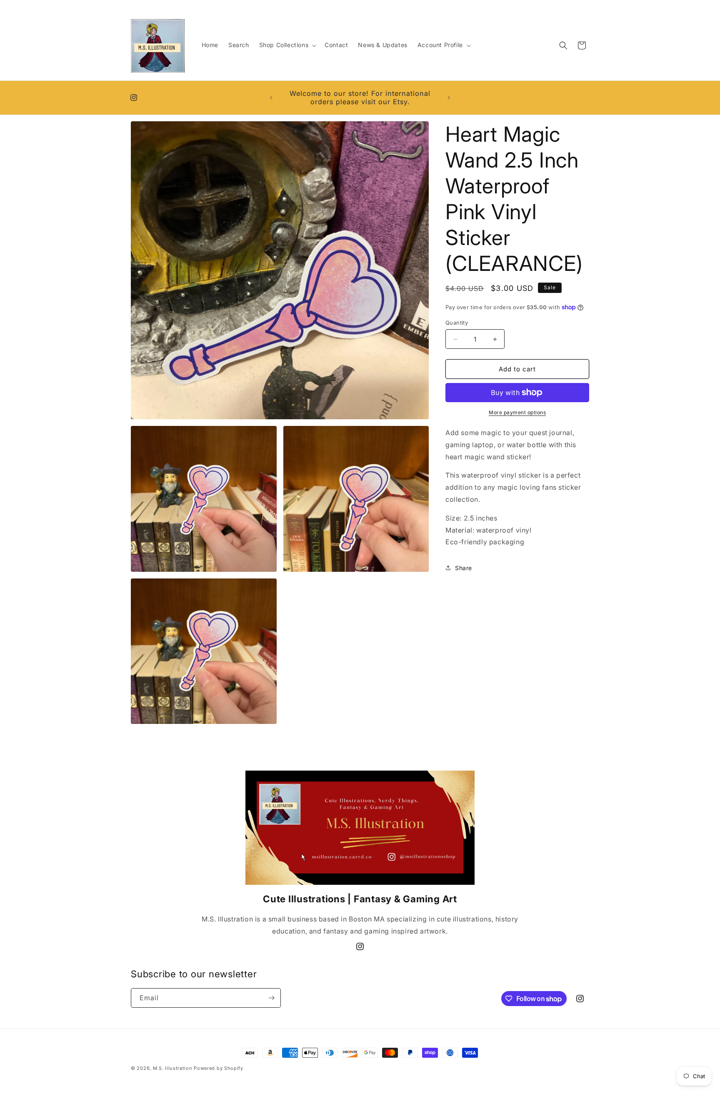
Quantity (456, 322)
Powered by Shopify (218, 1068)
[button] (287, 45)
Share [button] (463, 567)
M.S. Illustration (172, 1068)
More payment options (517, 412)
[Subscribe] (271, 998)
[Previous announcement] (271, 97)
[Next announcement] (449, 97)
